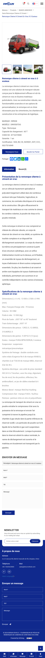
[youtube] (9, 571)
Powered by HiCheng (17, 638)
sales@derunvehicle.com (27, 567)
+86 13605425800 (8, 567)
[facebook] (4, 571)
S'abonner (35, 541)
